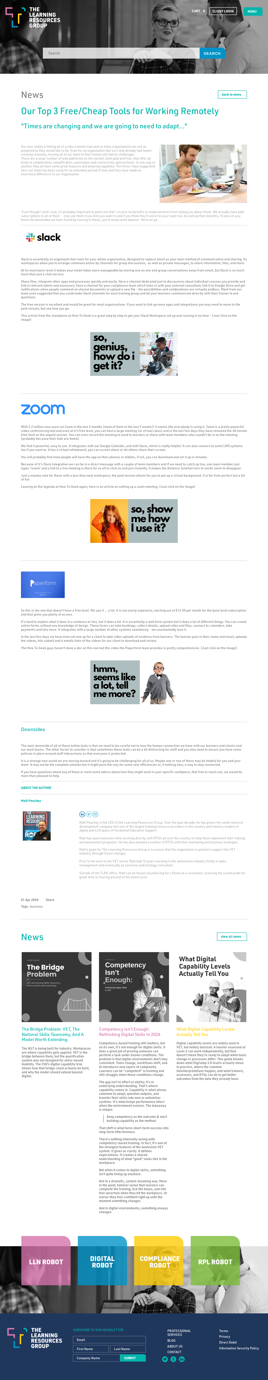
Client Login (223, 11)
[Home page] (32, 17)
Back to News (231, 94)
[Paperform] (43, 584)
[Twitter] (165, 1359)
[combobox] (121, 53)
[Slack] (43, 237)
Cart (198, 11)
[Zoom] (43, 409)
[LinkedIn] (181, 1359)
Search (212, 53)
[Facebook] (173, 1359)
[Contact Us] (190, 1361)
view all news (231, 936)
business (36, 906)
